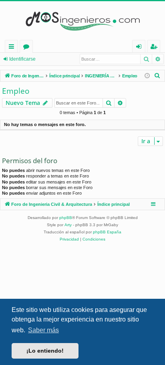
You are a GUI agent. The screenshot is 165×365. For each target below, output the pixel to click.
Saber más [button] (43, 330)
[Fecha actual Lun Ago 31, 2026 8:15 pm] (147, 76)
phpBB (65, 217)
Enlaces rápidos (13, 48)
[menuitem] (157, 75)
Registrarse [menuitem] (155, 48)
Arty (68, 225)
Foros (27, 48)
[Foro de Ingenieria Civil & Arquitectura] (82, 20)
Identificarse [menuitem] (140, 48)
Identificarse (22, 59)
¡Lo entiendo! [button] (45, 350)
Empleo (15, 91)
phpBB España (107, 232)
